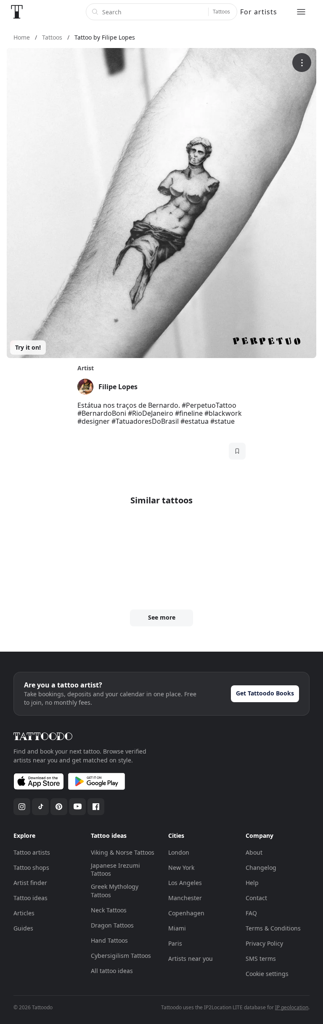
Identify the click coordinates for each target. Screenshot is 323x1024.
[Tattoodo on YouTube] (77, 806)
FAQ (251, 913)
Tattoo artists (31, 852)
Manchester (185, 898)
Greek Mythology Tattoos (114, 890)
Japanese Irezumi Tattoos (115, 869)
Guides (23, 928)
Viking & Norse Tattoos (122, 852)
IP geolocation (291, 1007)
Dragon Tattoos (112, 925)
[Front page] (17, 12)
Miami (177, 928)
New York (181, 868)
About (254, 852)
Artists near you (190, 958)
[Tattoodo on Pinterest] (58, 806)
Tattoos (221, 11)
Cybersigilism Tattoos (121, 956)
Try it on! (28, 347)
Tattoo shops (31, 868)
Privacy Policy (264, 943)
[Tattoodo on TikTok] (40, 806)
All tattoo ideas (112, 971)
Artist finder (30, 883)
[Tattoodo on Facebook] (95, 806)
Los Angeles (185, 883)
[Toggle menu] (301, 12)
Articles (23, 913)
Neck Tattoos (109, 910)
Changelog (261, 868)
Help (252, 883)
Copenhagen (186, 913)
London (178, 852)
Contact (256, 898)
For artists (258, 11)
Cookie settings (267, 974)
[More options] (301, 62)
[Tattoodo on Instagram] (21, 806)
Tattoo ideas (30, 898)
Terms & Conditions (273, 928)
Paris (175, 943)
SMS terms (261, 958)
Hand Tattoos (109, 940)
